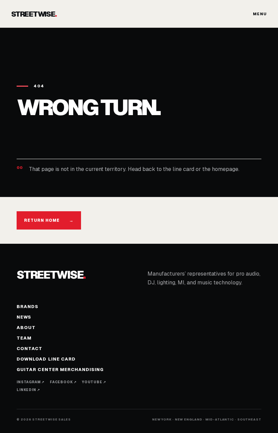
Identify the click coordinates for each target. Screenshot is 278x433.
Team (24, 338)
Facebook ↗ (63, 382)
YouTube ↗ (94, 382)
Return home (49, 220)
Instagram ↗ (30, 382)
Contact (29, 348)
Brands (27, 306)
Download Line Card (46, 359)
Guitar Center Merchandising (60, 369)
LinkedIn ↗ (28, 390)
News (24, 317)
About (26, 327)
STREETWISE (34, 14)
